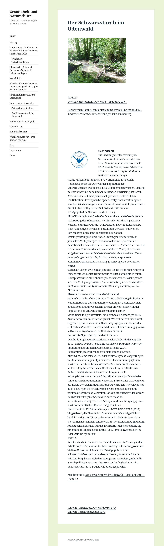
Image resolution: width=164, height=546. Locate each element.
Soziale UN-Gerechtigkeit (22, 121)
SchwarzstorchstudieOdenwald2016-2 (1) (92, 507)
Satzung (14, 42)
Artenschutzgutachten (23, 108)
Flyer (12, 145)
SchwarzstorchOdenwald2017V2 (86, 511)
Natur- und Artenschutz (21, 103)
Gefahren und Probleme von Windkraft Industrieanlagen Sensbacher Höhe (24, 50)
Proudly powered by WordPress (83, 539)
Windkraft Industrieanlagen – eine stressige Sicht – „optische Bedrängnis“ (24, 86)
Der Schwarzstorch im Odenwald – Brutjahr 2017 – (97, 101)
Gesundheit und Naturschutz (23, 13)
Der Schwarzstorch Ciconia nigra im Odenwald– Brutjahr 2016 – (105, 110)
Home (13, 155)
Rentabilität (15, 78)
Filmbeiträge (16, 126)
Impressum (15, 150)
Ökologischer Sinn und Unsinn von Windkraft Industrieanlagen (21, 70)
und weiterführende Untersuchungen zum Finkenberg (99, 114)
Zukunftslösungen (18, 131)
